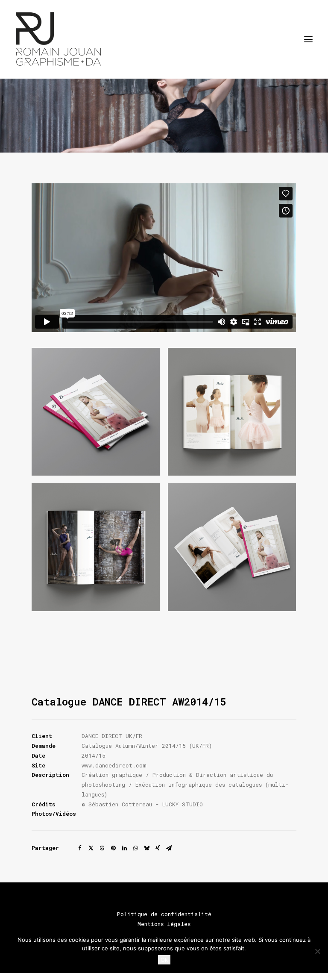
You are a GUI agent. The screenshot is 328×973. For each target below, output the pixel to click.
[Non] (317, 951)
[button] (308, 39)
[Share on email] (169, 848)
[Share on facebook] (80, 848)
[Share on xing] (157, 848)
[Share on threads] (102, 848)
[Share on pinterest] (113, 848)
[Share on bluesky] (146, 848)
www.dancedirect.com (114, 765)
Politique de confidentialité (164, 914)
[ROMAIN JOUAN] (58, 39)
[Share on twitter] (91, 848)
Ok (164, 959)
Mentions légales (164, 924)
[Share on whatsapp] (135, 848)
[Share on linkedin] (124, 848)
